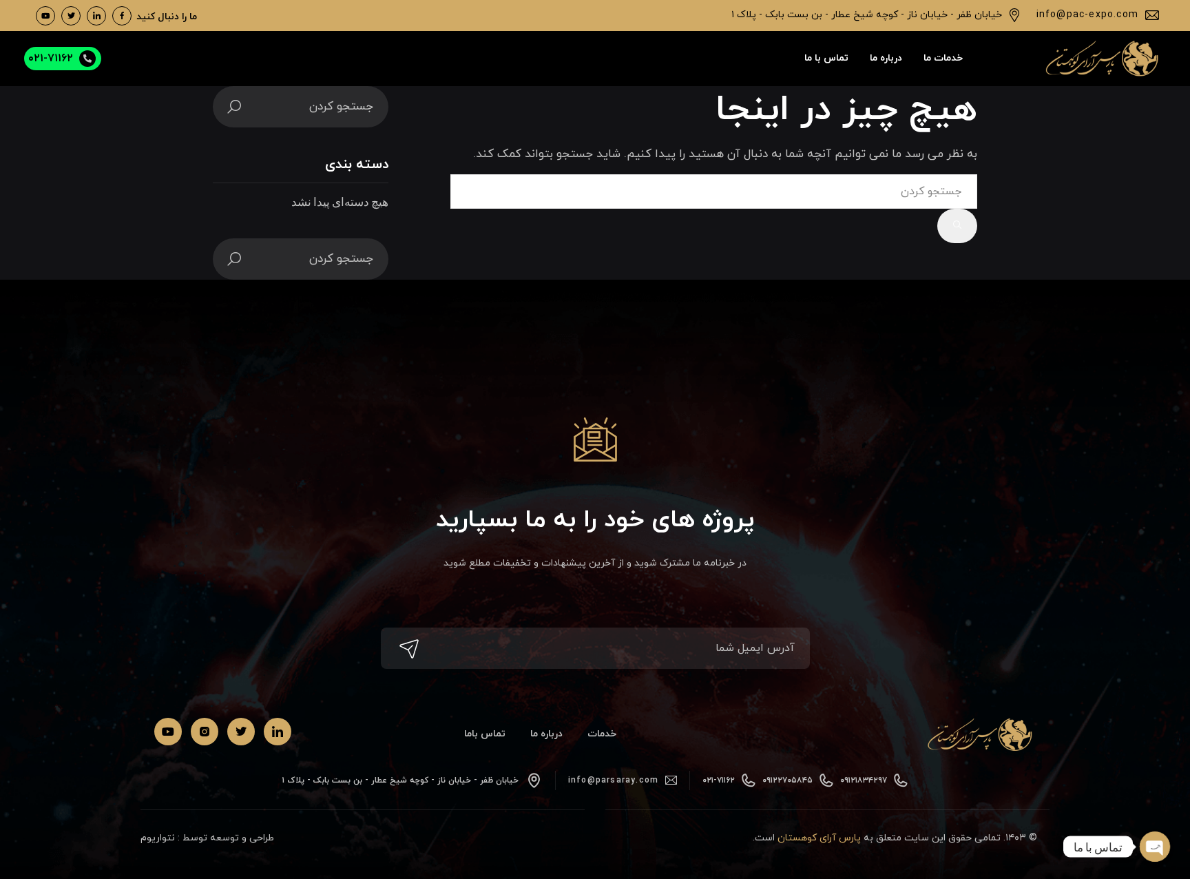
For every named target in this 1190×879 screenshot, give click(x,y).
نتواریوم (157, 838)
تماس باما (484, 734)
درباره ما (546, 734)
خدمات (601, 734)
